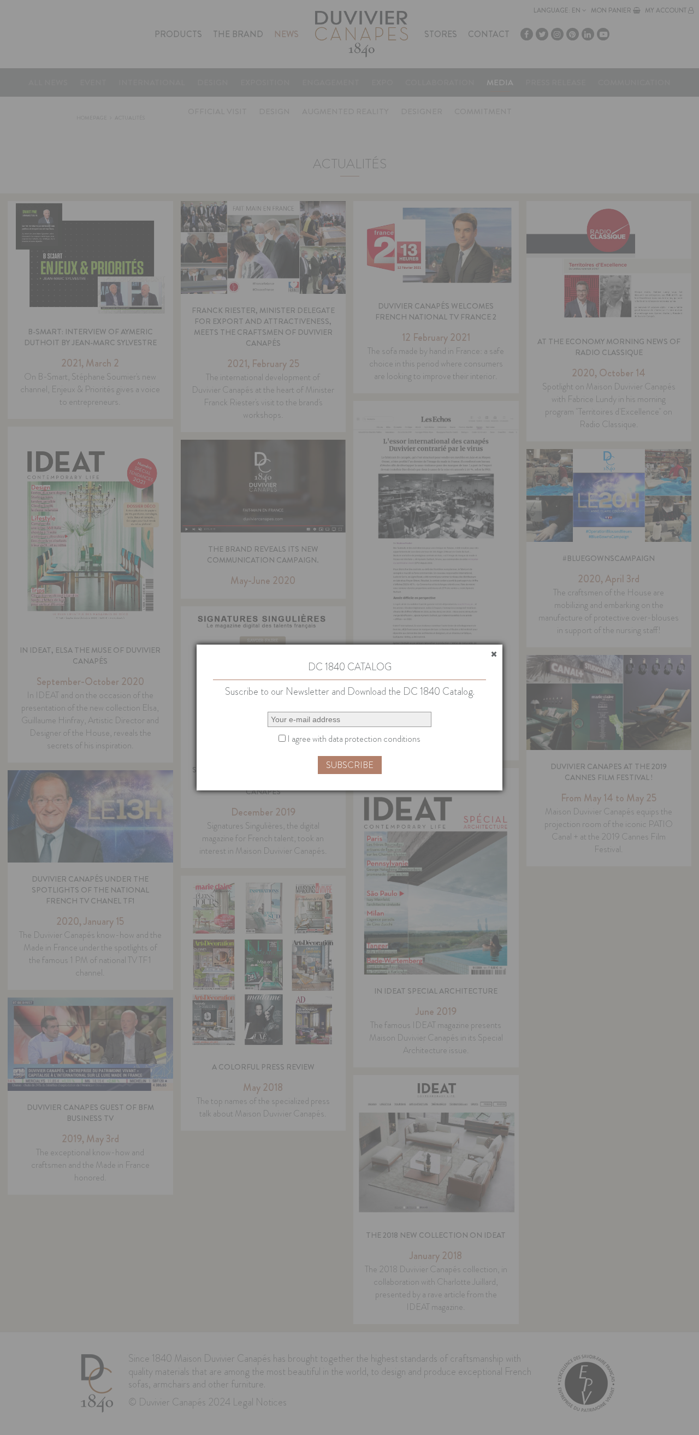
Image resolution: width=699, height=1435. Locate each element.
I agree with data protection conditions (353, 739)
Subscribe (350, 765)
